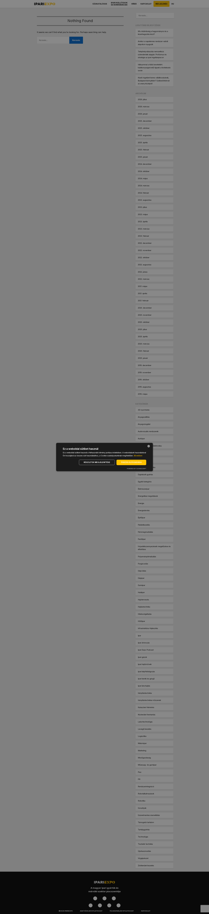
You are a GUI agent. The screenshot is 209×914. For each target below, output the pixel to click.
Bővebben (138, 455)
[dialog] (104, 457)
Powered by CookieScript (136, 468)
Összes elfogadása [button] (131, 462)
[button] (97, 462)
